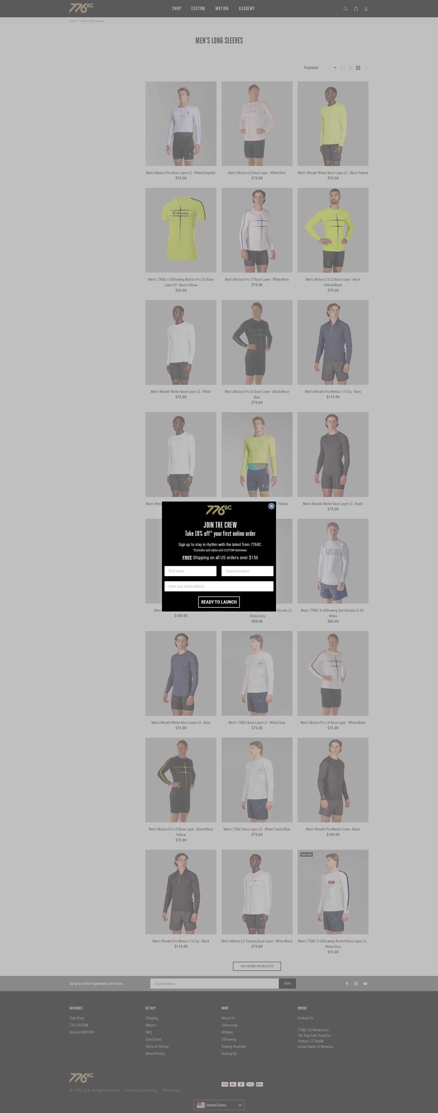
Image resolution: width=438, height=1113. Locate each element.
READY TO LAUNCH (219, 602)
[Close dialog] (271, 506)
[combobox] (246, 571)
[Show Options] (268, 571)
